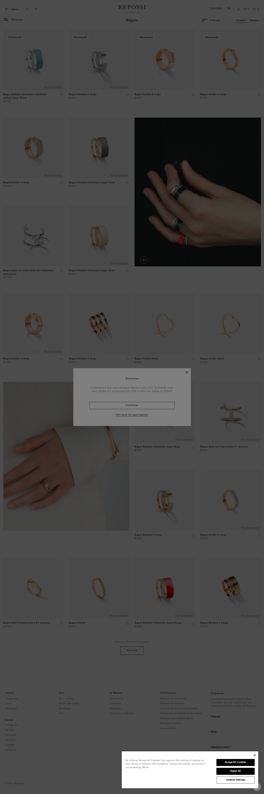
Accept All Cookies (235, 762)
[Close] (255, 755)
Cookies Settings (235, 780)
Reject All (235, 771)
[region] (190, 769)
